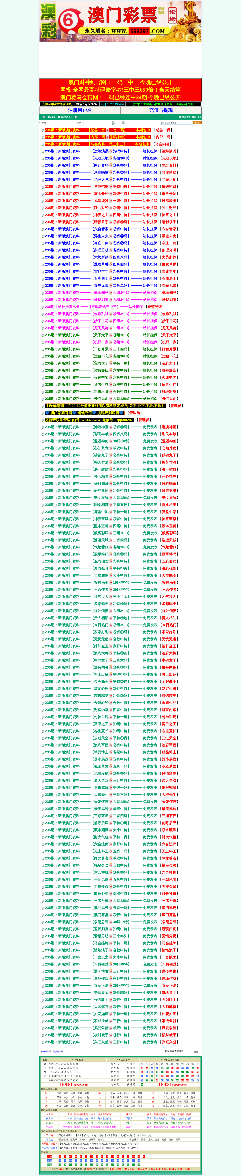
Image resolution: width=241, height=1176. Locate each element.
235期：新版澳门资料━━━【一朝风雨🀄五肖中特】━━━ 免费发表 (101, 879)
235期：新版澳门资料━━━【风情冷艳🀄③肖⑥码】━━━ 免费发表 (101, 773)
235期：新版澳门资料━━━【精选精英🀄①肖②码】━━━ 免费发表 (101, 696)
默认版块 (52, 117)
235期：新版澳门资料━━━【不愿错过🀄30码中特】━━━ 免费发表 (101, 964)
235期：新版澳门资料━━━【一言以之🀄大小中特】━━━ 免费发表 (101, 957)
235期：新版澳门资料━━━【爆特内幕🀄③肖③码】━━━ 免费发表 (101, 667)
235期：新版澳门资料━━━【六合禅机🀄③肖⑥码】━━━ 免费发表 (101, 872)
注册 (194, 117)
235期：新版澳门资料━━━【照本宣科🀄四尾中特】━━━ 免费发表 (101, 526)
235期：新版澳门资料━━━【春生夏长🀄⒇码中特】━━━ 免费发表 (101, 731)
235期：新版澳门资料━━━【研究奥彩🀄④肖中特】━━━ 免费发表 (101, 491)
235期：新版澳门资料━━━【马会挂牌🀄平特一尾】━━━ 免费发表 (101, 943)
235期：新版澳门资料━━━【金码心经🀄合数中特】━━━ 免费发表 (101, 703)
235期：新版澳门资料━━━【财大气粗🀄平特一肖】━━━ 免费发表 (101, 837)
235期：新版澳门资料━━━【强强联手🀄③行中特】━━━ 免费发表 (101, 1000)
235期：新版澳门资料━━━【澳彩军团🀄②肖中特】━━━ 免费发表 (101, 745)
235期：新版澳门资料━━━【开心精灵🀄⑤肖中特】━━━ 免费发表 (101, 476)
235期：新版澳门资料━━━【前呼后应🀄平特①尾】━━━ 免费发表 (101, 823)
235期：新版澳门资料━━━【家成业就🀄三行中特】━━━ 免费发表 (101, 1021)
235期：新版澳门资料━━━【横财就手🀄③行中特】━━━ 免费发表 (101, 1035)
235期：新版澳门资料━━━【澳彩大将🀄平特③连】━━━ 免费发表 (101, 653)
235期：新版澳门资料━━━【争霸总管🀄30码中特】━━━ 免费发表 (101, 922)
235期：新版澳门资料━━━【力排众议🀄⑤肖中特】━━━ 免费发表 (101, 886)
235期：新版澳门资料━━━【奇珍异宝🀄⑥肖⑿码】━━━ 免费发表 (101, 993)
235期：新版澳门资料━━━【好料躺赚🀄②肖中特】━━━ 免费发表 (101, 483)
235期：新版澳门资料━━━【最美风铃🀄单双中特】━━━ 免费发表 (101, 809)
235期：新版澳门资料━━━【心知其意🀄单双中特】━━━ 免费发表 (101, 448)
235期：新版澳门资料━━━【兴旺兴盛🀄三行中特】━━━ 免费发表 (101, 1042)
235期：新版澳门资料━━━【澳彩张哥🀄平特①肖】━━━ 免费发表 (101, 568)
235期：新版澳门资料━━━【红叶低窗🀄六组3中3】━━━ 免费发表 (101, 611)
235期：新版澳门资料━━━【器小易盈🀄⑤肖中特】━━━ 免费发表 (101, 759)
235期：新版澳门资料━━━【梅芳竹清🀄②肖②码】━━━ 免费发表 (101, 462)
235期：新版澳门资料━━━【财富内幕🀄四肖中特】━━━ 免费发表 (101, 710)
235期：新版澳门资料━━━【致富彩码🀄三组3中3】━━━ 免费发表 (101, 533)
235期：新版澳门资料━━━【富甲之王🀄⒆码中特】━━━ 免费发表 (101, 724)
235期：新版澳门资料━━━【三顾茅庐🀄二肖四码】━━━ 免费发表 (101, 816)
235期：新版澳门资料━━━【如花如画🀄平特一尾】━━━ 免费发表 (101, 1014)
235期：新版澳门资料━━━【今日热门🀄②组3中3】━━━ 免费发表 (101, 625)
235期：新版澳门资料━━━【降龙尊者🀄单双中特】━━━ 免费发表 (101, 858)
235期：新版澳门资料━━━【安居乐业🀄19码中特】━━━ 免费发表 (101, 582)
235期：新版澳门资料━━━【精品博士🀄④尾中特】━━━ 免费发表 (101, 752)
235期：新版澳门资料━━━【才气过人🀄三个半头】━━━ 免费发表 (101, 597)
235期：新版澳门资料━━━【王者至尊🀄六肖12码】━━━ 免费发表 (101, 901)
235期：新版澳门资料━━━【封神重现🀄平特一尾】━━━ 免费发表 (101, 717)
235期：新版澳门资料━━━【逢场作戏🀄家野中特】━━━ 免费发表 (101, 978)
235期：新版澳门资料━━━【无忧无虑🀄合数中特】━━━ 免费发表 (101, 639)
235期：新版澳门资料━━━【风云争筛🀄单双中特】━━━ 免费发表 (101, 1028)
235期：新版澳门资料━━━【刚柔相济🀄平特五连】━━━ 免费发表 (101, 505)
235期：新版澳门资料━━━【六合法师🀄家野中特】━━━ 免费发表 (101, 844)
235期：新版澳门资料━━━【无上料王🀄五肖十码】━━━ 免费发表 (101, 851)
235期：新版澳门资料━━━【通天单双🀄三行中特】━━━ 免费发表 (101, 780)
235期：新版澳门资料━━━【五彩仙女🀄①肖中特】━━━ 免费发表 (101, 561)
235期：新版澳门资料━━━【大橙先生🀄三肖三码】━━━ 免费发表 (101, 795)
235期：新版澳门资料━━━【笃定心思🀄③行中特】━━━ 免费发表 (101, 688)
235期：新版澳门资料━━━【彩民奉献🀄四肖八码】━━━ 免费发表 (101, 434)
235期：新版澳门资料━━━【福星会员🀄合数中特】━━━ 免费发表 (101, 865)
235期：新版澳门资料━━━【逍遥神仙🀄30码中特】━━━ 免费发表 (101, 441)
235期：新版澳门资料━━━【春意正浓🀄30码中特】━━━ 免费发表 (101, 985)
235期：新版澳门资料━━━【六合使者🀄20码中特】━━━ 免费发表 (101, 590)
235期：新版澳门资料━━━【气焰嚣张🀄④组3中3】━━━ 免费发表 (101, 547)
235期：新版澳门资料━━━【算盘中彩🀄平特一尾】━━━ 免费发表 (101, 512)
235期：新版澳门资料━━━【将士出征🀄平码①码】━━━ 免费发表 (101, 674)
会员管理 (58, 1051)
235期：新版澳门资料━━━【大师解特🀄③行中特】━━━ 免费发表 (101, 1007)
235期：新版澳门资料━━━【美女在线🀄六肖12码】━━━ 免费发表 (101, 498)
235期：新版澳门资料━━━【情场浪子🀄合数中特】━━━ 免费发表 (101, 950)
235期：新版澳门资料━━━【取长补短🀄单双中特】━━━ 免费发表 (101, 894)
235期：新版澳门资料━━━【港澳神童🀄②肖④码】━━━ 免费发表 (101, 427)
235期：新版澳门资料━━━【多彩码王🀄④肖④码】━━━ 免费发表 (101, 604)
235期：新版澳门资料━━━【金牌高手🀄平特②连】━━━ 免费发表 (101, 681)
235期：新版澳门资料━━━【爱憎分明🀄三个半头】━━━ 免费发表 (101, 936)
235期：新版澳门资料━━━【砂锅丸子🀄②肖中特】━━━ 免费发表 (101, 455)
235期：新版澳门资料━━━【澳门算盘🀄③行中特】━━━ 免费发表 (101, 915)
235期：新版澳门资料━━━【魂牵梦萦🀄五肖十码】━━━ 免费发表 (101, 766)
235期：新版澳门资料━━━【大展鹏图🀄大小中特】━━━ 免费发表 (101, 575)
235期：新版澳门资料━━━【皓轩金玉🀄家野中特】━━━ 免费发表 (101, 646)
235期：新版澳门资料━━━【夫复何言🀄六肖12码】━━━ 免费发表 (101, 802)
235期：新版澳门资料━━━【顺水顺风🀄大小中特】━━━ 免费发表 (101, 830)
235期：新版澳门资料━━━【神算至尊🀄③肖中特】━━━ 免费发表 (101, 519)
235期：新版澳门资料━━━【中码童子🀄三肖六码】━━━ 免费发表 (101, 660)
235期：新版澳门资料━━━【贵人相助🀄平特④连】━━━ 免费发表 (101, 618)
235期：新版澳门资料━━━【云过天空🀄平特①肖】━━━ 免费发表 (101, 738)
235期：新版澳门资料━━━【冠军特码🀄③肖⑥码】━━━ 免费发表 (101, 554)
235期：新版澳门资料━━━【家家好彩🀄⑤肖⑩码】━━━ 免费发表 (101, 632)
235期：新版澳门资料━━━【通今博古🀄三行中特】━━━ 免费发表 (101, 971)
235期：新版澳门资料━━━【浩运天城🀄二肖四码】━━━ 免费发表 (101, 540)
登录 (200, 117)
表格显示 (46, 1051)
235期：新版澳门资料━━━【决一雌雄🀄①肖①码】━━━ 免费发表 (101, 469)
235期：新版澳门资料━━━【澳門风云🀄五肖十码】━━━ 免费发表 (101, 908)
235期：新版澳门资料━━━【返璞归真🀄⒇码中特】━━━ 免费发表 (101, 929)
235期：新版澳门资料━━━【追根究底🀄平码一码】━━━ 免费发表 (101, 787)
